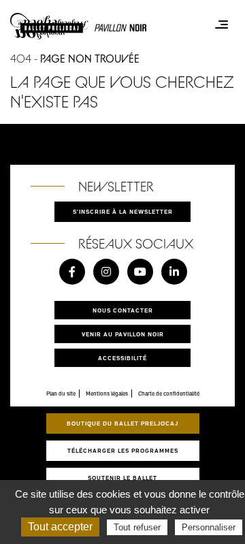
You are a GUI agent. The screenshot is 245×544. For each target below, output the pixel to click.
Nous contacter (123, 310)
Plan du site (61, 393)
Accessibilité (122, 358)
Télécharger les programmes (122, 450)
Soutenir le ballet (122, 477)
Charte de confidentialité (168, 393)
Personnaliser (208, 527)
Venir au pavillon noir (123, 334)
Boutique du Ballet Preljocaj (122, 423)
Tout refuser (137, 527)
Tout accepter (60, 526)
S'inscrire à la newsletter (123, 211)
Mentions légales (107, 393)
